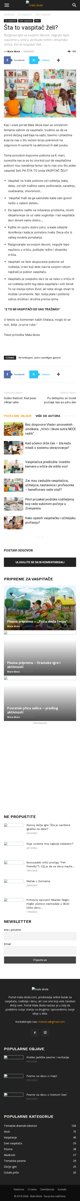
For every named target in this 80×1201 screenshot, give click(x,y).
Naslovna (9, 14)
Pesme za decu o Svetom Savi (46, 1094)
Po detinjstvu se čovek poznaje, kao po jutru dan (60, 400)
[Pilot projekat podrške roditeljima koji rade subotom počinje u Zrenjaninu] (13, 504)
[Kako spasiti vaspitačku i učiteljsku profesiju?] (13, 522)
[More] (58, 60)
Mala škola (13, 51)
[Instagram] (45, 1033)
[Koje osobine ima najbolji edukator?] (13, 848)
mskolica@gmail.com (51, 1022)
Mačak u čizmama (38, 881)
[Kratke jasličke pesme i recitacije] (13, 1062)
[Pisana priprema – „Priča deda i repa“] (40, 607)
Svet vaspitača (43, 14)
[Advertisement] (40, 765)
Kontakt (62, 1189)
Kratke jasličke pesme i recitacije (47, 1057)
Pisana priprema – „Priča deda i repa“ (37, 621)
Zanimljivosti (47, 1189)
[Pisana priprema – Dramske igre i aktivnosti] (40, 653)
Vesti (37, 20)
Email (7, 944)
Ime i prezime (12, 930)
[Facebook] (35, 1033)
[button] (6, 5)
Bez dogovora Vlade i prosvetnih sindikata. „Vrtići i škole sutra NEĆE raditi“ (50, 429)
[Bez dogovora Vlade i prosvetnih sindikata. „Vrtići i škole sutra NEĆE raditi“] (13, 429)
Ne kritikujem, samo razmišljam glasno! (40, 357)
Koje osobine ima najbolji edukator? (49, 843)
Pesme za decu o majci (41, 1075)
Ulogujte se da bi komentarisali (40, 562)
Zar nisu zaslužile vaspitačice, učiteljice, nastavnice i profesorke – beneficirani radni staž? (49, 485)
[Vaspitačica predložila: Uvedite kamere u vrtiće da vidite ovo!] (13, 466)
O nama (32, 1189)
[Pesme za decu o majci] (13, 1081)
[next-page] (42, 537)
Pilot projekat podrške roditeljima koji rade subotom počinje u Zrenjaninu (49, 503)
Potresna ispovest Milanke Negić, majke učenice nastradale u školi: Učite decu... (48, 903)
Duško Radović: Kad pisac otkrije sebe (20, 400)
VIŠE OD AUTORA (48, 416)
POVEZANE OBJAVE (18, 416)
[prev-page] (36, 537)
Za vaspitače (25, 14)
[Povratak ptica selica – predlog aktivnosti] (40, 698)
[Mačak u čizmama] (13, 886)
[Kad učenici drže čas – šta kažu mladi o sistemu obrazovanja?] (13, 447)
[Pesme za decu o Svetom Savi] (13, 1099)
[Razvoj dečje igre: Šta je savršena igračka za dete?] (13, 830)
